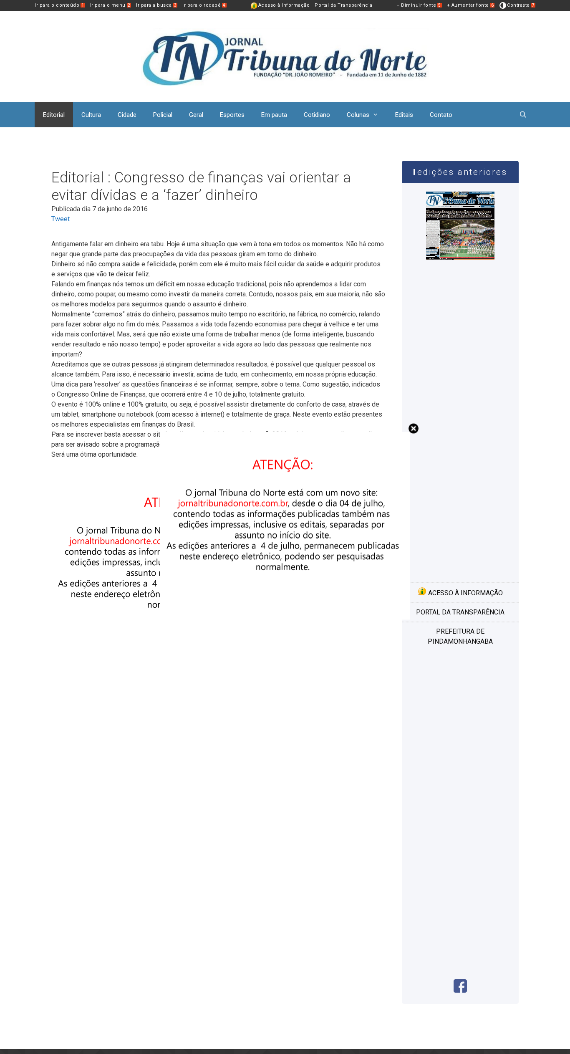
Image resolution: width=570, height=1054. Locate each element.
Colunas (358, 115)
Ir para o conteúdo (59, 5)
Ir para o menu (110, 5)
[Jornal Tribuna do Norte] (285, 56)
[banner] (176, 655)
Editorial (54, 115)
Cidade (127, 115)
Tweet (60, 219)
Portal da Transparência (344, 5)
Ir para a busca (156, 5)
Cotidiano (317, 115)
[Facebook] (460, 990)
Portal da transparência (460, 612)
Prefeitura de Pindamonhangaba (460, 636)
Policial (162, 115)
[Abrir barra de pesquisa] (523, 114)
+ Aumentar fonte (470, 5)
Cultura (91, 115)
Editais (404, 115)
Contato (441, 115)
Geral (196, 115)
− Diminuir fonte (419, 5)
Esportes (232, 115)
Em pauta (274, 115)
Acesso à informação (464, 593)
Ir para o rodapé (204, 5)
